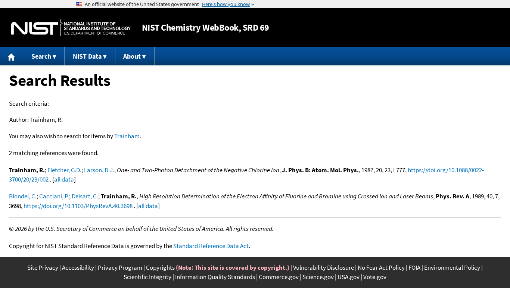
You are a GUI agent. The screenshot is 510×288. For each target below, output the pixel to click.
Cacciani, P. (54, 196)
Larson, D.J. (99, 170)
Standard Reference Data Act (211, 246)
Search (41, 56)
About (132, 56)
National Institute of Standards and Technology (71, 27)
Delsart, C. (85, 196)
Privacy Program (120, 267)
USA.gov (349, 277)
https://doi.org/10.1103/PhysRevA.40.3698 (78, 206)
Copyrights (160, 267)
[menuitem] (11, 56)
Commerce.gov (279, 277)
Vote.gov (374, 277)
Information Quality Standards (215, 277)
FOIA (414, 267)
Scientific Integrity (147, 277)
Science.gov (318, 277)
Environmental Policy (452, 267)
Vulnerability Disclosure (323, 267)
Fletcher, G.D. (64, 170)
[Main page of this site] (11, 56)
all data (64, 179)
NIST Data (87, 56)
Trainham (127, 136)
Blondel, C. (23, 196)
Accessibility (78, 267)
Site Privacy (42, 267)
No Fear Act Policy (381, 267)
